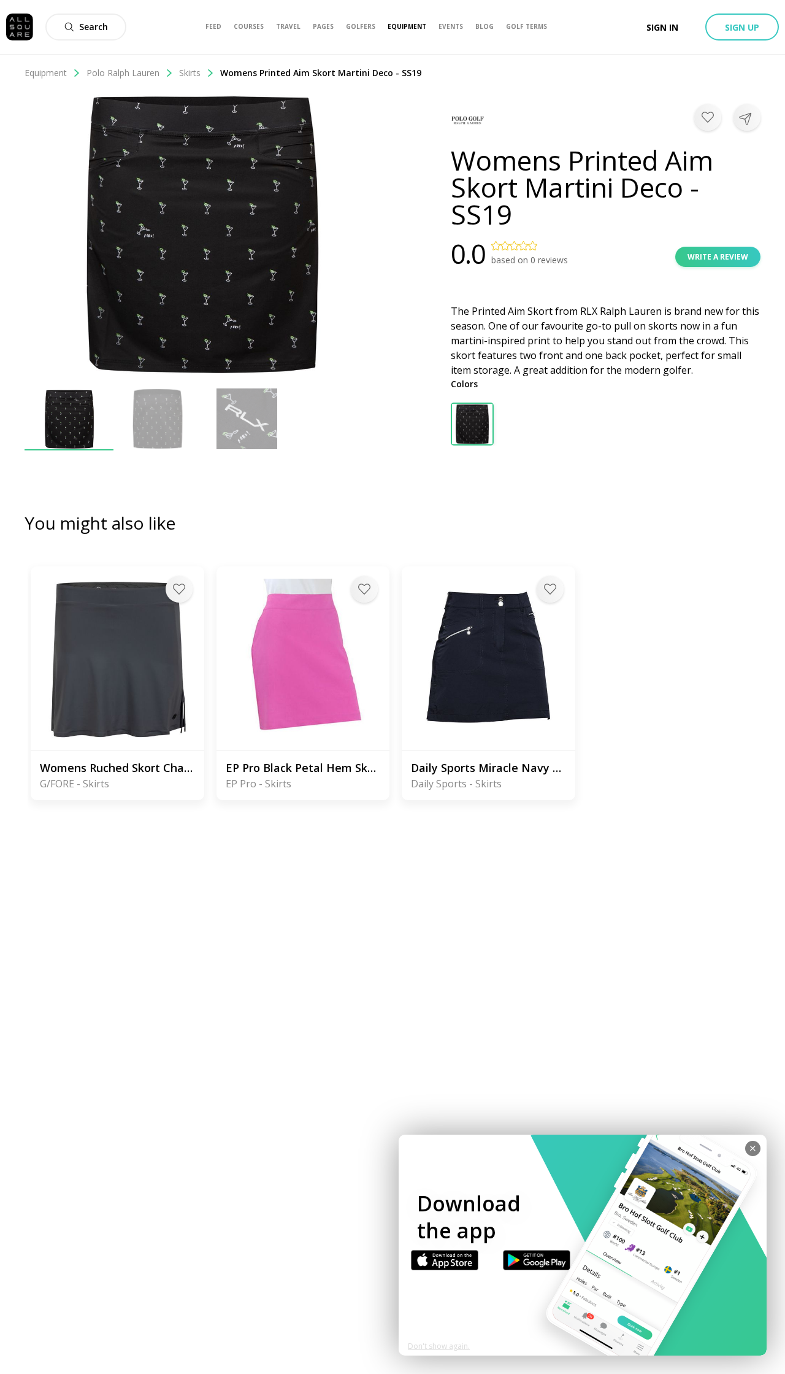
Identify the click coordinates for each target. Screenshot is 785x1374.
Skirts (190, 73)
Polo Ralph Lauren (122, 73)
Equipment (46, 73)
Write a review (717, 257)
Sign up (742, 27)
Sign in (662, 27)
